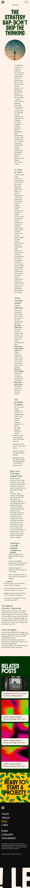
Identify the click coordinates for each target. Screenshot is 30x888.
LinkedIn (7, 834)
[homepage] (2, 2)
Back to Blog (15, 4)
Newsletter (8, 838)
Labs (4, 825)
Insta (4, 831)
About (5, 817)
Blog (4, 821)
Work (5, 814)
